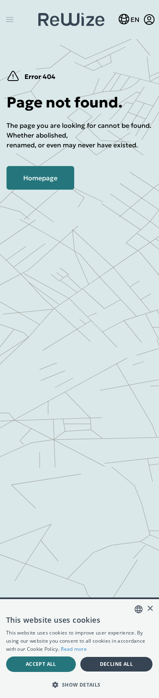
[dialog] (79, 648)
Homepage (40, 178)
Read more (74, 648)
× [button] (150, 609)
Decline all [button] (116, 664)
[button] (79, 684)
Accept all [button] (41, 664)
